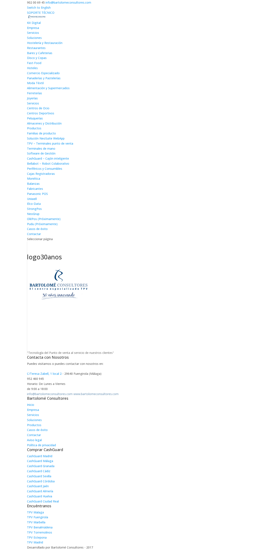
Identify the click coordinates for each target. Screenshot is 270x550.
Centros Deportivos (40, 113)
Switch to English (39, 7)
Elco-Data (34, 204)
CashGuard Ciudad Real (43, 501)
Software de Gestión (41, 153)
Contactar (34, 234)
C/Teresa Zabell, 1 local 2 (44, 374)
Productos (34, 128)
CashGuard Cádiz (38, 471)
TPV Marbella (36, 522)
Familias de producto (41, 133)
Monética (33, 178)
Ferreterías (34, 93)
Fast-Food (34, 63)
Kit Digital (34, 23)
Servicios (33, 33)
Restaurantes (36, 48)
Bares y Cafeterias (39, 53)
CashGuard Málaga (40, 461)
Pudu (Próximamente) (42, 224)
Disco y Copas (37, 58)
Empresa (33, 28)
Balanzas (33, 184)
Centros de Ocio (38, 108)
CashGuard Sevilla (39, 476)
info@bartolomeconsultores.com (50, 394)
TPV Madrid (35, 542)
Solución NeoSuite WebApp (46, 138)
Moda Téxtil (35, 83)
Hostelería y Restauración (44, 43)
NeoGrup (33, 214)
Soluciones (34, 38)
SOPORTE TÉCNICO (40, 13)
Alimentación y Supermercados (48, 88)
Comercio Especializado (43, 73)
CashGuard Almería (40, 491)
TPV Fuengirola (37, 517)
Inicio (30, 405)
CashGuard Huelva (39, 496)
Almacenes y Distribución (44, 123)
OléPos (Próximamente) (44, 219)
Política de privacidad (41, 445)
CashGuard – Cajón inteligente (48, 158)
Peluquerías (35, 118)
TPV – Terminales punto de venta (50, 143)
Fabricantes (35, 189)
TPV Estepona (37, 537)
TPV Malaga (35, 512)
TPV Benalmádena (40, 527)
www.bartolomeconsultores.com (96, 394)
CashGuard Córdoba (41, 481)
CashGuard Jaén (38, 486)
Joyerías (32, 98)
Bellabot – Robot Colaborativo (48, 163)
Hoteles (32, 68)
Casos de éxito (37, 229)
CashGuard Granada (40, 466)
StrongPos (34, 209)
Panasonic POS (37, 194)
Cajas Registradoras (41, 174)
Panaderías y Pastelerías (44, 78)
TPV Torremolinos (39, 532)
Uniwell (32, 199)
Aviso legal (34, 440)
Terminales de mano (41, 148)
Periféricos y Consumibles (44, 169)
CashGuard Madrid (39, 456)
